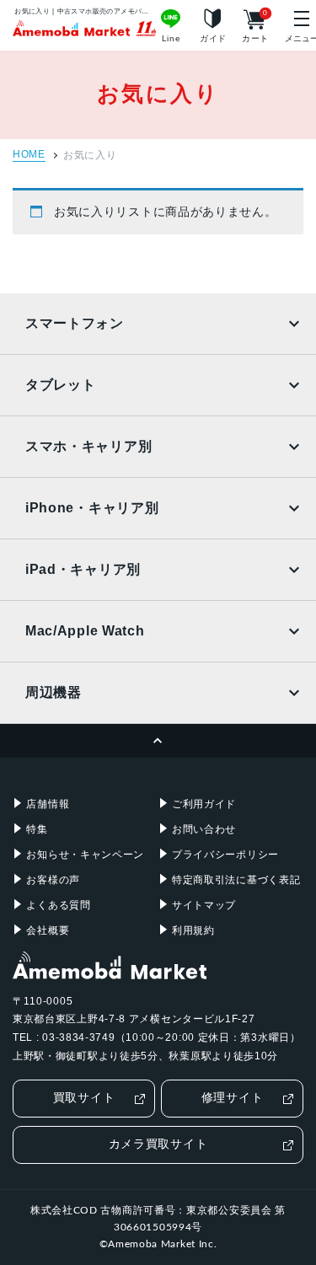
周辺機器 (53, 692)
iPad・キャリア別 (83, 569)
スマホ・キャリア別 (88, 446)
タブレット (60, 385)
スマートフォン (74, 323)
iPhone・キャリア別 (91, 508)
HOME (29, 154)
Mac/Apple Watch (85, 631)
